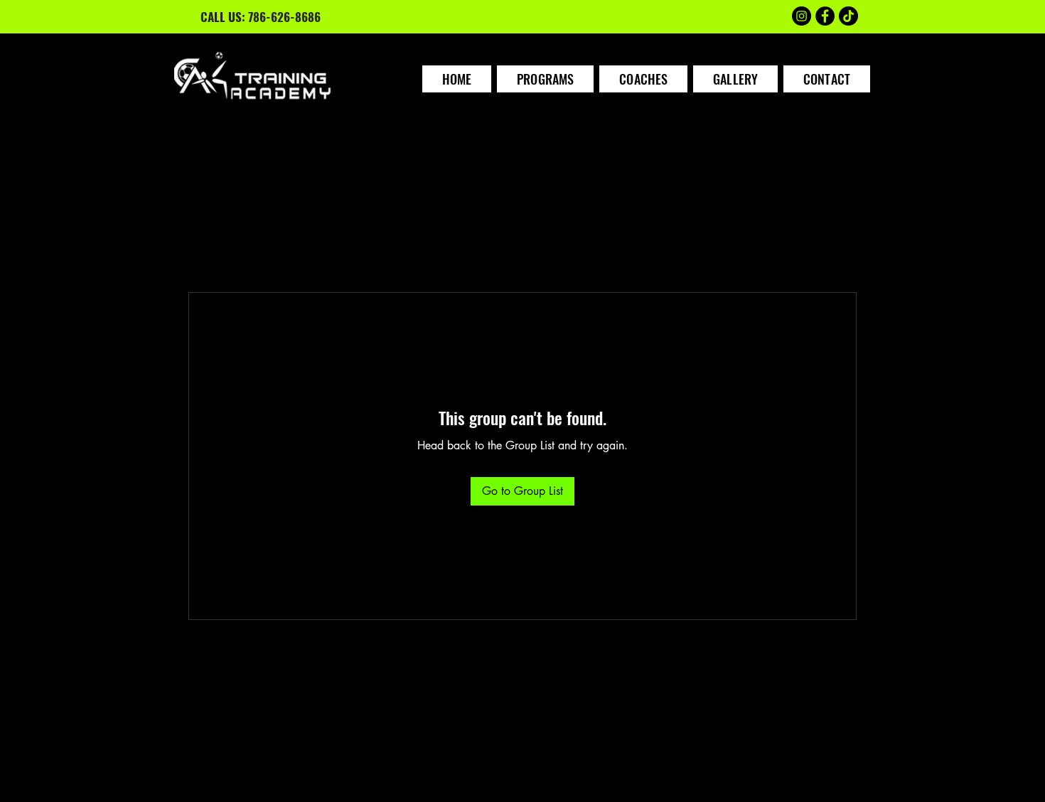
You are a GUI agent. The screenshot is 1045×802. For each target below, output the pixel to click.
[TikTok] (848, 16)
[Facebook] (825, 16)
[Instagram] (801, 16)
